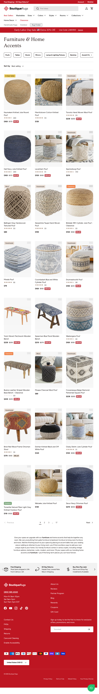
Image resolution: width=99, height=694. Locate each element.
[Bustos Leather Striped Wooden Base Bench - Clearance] (17, 370)
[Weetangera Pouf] (79, 316)
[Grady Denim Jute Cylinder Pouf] (79, 426)
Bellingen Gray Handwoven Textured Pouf (15, 224)
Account (81, 2)
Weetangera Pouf (73, 336)
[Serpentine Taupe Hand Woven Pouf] (48, 203)
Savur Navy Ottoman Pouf (77, 503)
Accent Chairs (87, 55)
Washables (20, 15)
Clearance (24, 20)
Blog (52, 598)
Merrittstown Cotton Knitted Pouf (46, 113)
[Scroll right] (91, 55)
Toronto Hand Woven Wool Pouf (79, 112)
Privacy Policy (48, 679)
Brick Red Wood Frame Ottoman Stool (17, 448)
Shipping (7, 629)
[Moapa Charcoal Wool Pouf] (48, 370)
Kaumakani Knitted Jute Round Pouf (16, 113)
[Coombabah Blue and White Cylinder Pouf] (48, 259)
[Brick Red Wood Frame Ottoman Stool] (17, 426)
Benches (73, 55)
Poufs (7, 55)
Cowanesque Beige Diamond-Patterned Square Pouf (78, 391)
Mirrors (38, 55)
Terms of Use (60, 679)
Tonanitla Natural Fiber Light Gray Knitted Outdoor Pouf (17, 508)
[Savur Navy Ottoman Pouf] (79, 483)
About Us (54, 584)
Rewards (54, 603)
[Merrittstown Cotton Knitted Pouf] (48, 92)
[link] (21, 522)
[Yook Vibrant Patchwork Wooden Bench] (17, 316)
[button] (92, 8)
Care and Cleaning (11, 638)
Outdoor (23, 25)
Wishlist (90, 2)
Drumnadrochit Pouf (74, 280)
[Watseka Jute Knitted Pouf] (48, 483)
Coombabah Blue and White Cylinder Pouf (46, 281)
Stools (27, 55)
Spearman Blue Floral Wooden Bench (47, 337)
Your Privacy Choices (86, 679)
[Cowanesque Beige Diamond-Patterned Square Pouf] (79, 370)
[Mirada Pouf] (17, 259)
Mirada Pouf (9, 279)
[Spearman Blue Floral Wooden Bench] (48, 316)
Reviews (54, 589)
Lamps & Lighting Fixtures (55, 55)
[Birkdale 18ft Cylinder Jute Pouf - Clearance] (79, 203)
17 (56, 522)
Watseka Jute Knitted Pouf (46, 503)
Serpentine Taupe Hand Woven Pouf (47, 224)
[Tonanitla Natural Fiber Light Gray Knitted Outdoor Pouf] (17, 483)
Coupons (54, 607)
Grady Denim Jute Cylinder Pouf (79, 447)
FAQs (6, 624)
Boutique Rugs (13, 674)
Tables (17, 55)
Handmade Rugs (10, 25)
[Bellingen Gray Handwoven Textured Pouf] (17, 203)
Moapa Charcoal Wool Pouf (46, 390)
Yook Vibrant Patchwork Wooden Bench (17, 337)
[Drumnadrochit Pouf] (79, 259)
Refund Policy (72, 679)
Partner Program (57, 593)
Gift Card (54, 612)
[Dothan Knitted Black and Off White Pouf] (48, 426)
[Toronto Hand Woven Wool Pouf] (79, 92)
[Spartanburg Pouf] (79, 149)
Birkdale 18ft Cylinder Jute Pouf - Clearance (79, 224)
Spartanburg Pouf (73, 169)
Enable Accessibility (12, 643)
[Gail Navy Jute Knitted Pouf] (17, 149)
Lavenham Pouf (41, 169)
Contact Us (8, 620)
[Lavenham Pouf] (48, 149)
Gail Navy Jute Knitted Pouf (15, 169)
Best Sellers (8, 15)
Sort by (7, 66)
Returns (7, 633)
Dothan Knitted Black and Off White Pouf (47, 448)
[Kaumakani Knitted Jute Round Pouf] (17, 92)
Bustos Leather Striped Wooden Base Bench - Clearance (17, 391)
